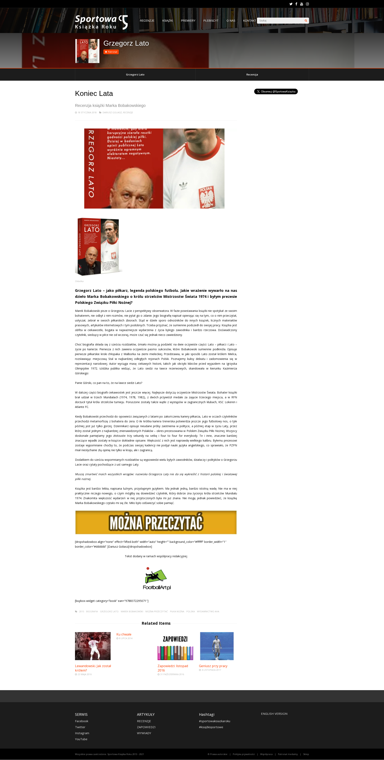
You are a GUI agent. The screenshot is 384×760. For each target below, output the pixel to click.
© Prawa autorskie (217, 754)
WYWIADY (144, 733)
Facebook (81, 721)
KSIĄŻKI (167, 20)
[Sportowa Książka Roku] (103, 28)
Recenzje (128, 112)
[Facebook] (296, 4)
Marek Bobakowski (132, 611)
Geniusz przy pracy (213, 666)
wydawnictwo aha (208, 611)
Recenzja (252, 74)
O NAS (231, 20)
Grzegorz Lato (135, 74)
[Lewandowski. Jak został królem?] (93, 659)
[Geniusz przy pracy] (217, 659)
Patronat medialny (288, 754)
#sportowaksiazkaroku (214, 721)
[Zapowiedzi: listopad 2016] (175, 659)
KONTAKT (249, 20)
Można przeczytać (156, 611)
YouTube (81, 739)
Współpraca (266, 754)
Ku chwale (123, 634)
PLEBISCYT (211, 20)
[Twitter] (291, 4)
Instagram (82, 733)
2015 (81, 611)
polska (190, 611)
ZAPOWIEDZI (146, 727)
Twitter (80, 727)
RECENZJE (147, 20)
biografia (92, 611)
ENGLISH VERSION (274, 714)
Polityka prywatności (244, 754)
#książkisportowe (211, 727)
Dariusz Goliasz (112, 112)
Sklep (306, 754)
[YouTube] (301, 4)
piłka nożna (177, 611)
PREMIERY (188, 20)
